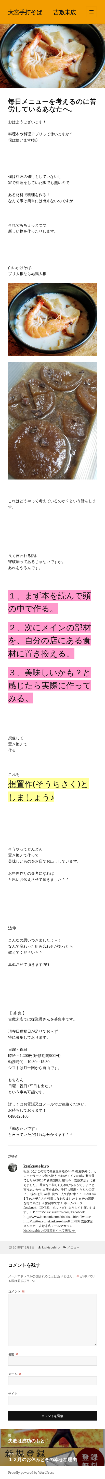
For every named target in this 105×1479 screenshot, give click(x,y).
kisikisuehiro (51, 1247)
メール (15, 1374)
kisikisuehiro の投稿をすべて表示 (47, 1230)
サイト (13, 1393)
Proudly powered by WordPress (31, 1472)
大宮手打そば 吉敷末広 (42, 12)
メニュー (73, 1247)
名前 (13, 1354)
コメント (16, 1291)
